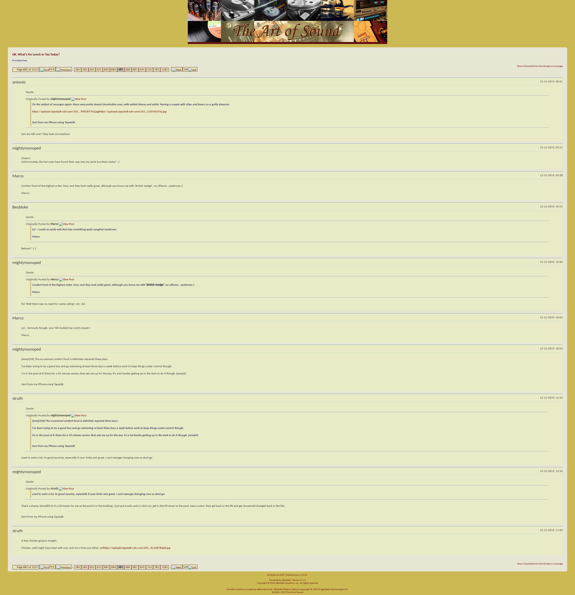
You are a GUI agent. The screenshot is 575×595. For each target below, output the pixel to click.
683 (106, 69)
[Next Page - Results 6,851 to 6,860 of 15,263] (176, 69)
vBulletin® (287, 580)
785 (156, 69)
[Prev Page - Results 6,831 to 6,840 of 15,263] (64, 69)
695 (142, 69)
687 (135, 69)
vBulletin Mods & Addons (286, 589)
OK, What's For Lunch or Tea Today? (36, 54)
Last (186, 69)
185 (77, 69)
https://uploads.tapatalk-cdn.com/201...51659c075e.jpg (133, 111)
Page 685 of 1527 (27, 69)
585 (84, 69)
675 (99, 69)
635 (92, 69)
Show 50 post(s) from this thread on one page (540, 66)
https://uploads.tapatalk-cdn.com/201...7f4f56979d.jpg (65, 111)
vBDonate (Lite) (264, 589)
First (51, 69)
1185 (164, 69)
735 (149, 69)
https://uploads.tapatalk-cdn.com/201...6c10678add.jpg (136, 548)
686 (128, 69)
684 (113, 69)
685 (120, 69)
